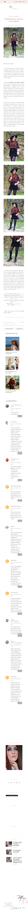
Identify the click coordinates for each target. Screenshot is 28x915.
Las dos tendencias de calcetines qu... (11, 391)
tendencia (21, 325)
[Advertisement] (16, 737)
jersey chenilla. (10, 325)
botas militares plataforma (14, 16)
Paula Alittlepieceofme (16, 642)
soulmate (14, 422)
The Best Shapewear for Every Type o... (11, 372)
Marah (13, 526)
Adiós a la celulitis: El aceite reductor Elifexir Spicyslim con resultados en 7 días (17, 860)
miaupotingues (11, 25)
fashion (5, 325)
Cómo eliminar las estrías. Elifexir (17, 851)
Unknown (14, 560)
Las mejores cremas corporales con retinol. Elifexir (17, 844)
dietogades (14, 592)
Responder (20, 453)
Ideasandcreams (16, 486)
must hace (16, 325)
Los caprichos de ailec (16, 405)
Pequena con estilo (15, 459)
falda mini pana (12, 324)
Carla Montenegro (15, 620)
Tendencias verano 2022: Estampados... (11, 352)
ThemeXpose (8, 904)
